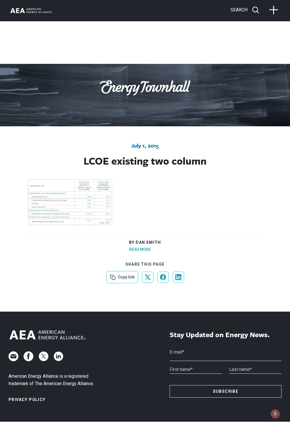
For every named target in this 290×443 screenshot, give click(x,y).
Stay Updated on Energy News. (220, 334)
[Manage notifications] (275, 413)
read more (140, 249)
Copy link (126, 275)
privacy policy (27, 399)
